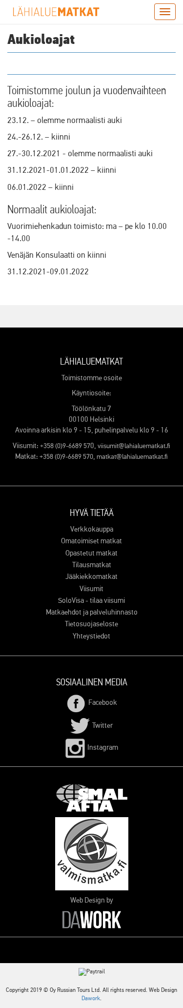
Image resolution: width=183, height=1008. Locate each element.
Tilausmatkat (91, 565)
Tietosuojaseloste (91, 624)
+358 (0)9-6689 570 (66, 456)
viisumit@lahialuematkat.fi (134, 446)
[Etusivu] (56, 11)
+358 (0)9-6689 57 (65, 446)
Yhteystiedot (91, 636)
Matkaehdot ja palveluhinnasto (92, 612)
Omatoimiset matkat (91, 541)
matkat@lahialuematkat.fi (132, 456)
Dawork (90, 999)
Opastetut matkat (91, 553)
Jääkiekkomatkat (91, 576)
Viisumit (91, 589)
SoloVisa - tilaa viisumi (91, 600)
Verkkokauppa (91, 529)
